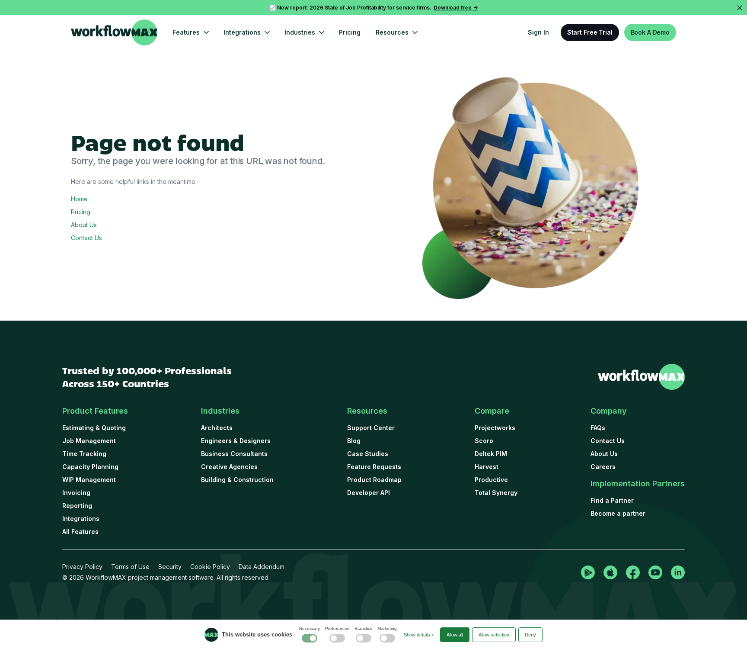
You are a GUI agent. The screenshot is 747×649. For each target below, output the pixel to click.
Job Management (89, 440)
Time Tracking (84, 453)
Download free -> (456, 7)
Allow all (455, 634)
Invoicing (76, 492)
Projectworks (495, 427)
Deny (530, 634)
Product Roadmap (374, 479)
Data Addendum (261, 566)
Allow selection (494, 634)
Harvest (486, 466)
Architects (217, 427)
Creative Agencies (229, 466)
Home (79, 198)
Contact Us (86, 237)
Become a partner (618, 513)
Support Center (371, 427)
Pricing (350, 32)
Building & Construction (237, 479)
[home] (114, 32)
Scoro (484, 440)
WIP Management (89, 479)
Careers (603, 466)
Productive (491, 479)
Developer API (368, 492)
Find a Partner (612, 500)
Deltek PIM (491, 453)
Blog (354, 440)
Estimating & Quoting (94, 427)
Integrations (80, 518)
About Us (84, 224)
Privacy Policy (82, 566)
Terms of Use (130, 566)
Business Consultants (234, 453)
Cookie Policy (210, 566)
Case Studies (367, 453)
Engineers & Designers (236, 440)
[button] (190, 32)
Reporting (77, 505)
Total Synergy (496, 492)
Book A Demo (650, 32)
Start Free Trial (590, 32)
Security (170, 566)
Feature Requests (374, 466)
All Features (80, 531)
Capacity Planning (90, 466)
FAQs (598, 427)
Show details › (418, 634)
